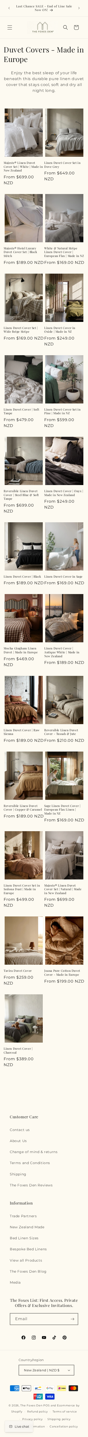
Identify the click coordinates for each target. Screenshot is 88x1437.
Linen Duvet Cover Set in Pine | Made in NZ (62, 411)
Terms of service (65, 1411)
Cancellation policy (64, 1426)
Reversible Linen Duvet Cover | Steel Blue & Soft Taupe (21, 494)
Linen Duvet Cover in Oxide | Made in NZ (59, 330)
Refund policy (37, 1411)
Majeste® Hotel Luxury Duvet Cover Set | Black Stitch (20, 252)
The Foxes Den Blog (28, 1271)
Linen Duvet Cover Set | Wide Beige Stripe (21, 330)
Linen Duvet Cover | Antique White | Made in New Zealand (61, 652)
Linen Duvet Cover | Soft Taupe (21, 411)
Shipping (18, 1174)
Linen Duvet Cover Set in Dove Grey (62, 165)
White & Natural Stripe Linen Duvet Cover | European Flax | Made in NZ (64, 252)
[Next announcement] (79, 8)
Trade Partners (23, 1216)
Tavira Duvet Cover (18, 971)
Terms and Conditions (30, 1163)
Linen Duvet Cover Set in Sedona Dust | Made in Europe (22, 889)
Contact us (20, 1130)
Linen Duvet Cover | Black (22, 576)
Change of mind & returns (33, 1152)
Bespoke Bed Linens (28, 1249)
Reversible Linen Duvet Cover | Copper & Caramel (23, 808)
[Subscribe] (72, 1319)
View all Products (26, 1260)
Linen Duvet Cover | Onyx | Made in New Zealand (63, 493)
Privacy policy (32, 1419)
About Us (18, 1141)
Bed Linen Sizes (24, 1238)
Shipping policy (59, 1419)
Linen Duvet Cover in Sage (63, 576)
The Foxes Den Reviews (31, 1185)
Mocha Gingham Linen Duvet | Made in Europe (21, 650)
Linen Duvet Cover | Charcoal (18, 1050)
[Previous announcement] (9, 8)
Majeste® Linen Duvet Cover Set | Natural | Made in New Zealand (63, 889)
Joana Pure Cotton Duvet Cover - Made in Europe (62, 972)
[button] (9, 27)
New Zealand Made (27, 1227)
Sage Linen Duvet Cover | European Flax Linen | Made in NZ (62, 809)
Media (15, 1282)
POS (46, 1405)
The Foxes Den (31, 1405)
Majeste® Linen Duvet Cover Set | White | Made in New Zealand (23, 166)
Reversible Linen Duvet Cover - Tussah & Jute (61, 732)
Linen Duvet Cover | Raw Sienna (22, 732)
